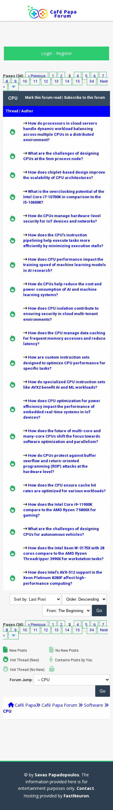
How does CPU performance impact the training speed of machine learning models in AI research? (64, 264)
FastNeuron (76, 796)
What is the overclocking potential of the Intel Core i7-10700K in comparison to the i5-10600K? (63, 197)
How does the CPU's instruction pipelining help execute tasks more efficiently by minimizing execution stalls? (63, 240)
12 (46, 81)
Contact (85, 788)
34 (91, 81)
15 (77, 81)
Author (27, 111)
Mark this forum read (43, 98)
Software (93, 705)
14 (67, 81)
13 (56, 81)
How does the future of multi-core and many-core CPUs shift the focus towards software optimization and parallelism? (62, 436)
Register (64, 53)
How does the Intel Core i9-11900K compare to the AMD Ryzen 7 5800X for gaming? (59, 509)
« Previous (37, 76)
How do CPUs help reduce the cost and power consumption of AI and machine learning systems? (62, 289)
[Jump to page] (13, 87)
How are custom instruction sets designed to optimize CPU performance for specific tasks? (64, 362)
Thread (12, 111)
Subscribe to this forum (84, 98)
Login (46, 53)
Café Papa (25, 705)
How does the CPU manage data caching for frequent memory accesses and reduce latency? (64, 338)
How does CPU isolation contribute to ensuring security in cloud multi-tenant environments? (61, 313)
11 (35, 81)
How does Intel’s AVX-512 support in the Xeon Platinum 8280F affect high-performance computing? (62, 577)
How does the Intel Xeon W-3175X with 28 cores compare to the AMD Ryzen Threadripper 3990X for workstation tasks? (63, 553)
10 (25, 81)
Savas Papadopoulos (57, 775)
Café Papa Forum (59, 705)
